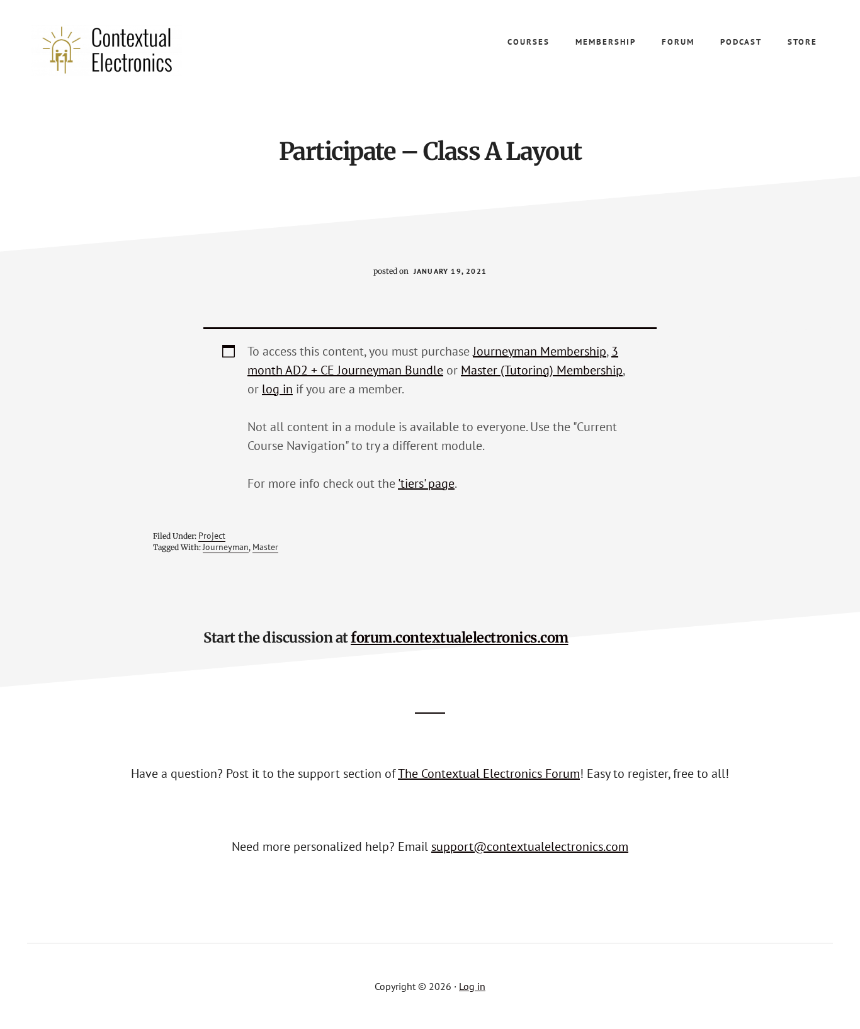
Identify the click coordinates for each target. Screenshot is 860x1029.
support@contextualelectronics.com (529, 846)
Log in (472, 986)
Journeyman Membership (539, 351)
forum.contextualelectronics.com (460, 637)
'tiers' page (426, 483)
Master (265, 547)
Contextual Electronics (125, 50)
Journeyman (226, 547)
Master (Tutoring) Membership (542, 370)
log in (277, 389)
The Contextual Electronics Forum (489, 773)
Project (211, 535)
